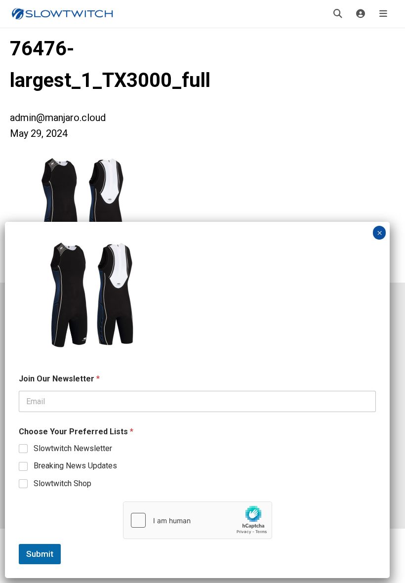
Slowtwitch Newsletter (73, 448)
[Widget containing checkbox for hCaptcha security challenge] (197, 520)
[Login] (360, 14)
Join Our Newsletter (59, 378)
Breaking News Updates (75, 465)
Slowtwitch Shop (62, 483)
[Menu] (383, 14)
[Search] (338, 14)
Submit (39, 554)
